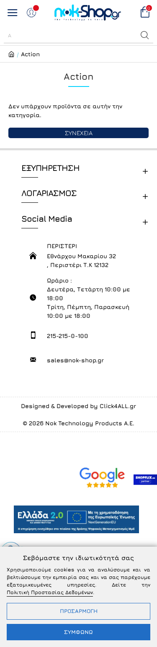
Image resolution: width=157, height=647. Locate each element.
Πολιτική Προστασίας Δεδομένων (50, 592)
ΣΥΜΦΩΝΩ (78, 632)
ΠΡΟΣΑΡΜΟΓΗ (79, 611)
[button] (145, 35)
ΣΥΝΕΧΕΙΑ (79, 132)
